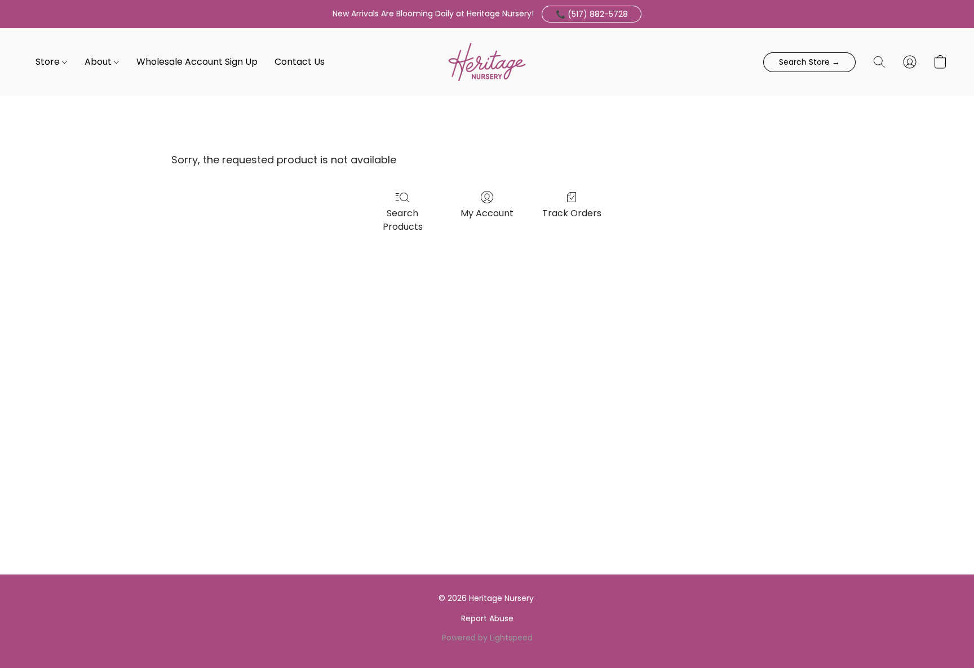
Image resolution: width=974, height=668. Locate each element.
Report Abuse (487, 618)
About (99, 61)
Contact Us (300, 61)
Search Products (403, 220)
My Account (487, 213)
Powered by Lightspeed (487, 637)
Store (49, 61)
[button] (591, 14)
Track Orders (571, 213)
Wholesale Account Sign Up (197, 61)
